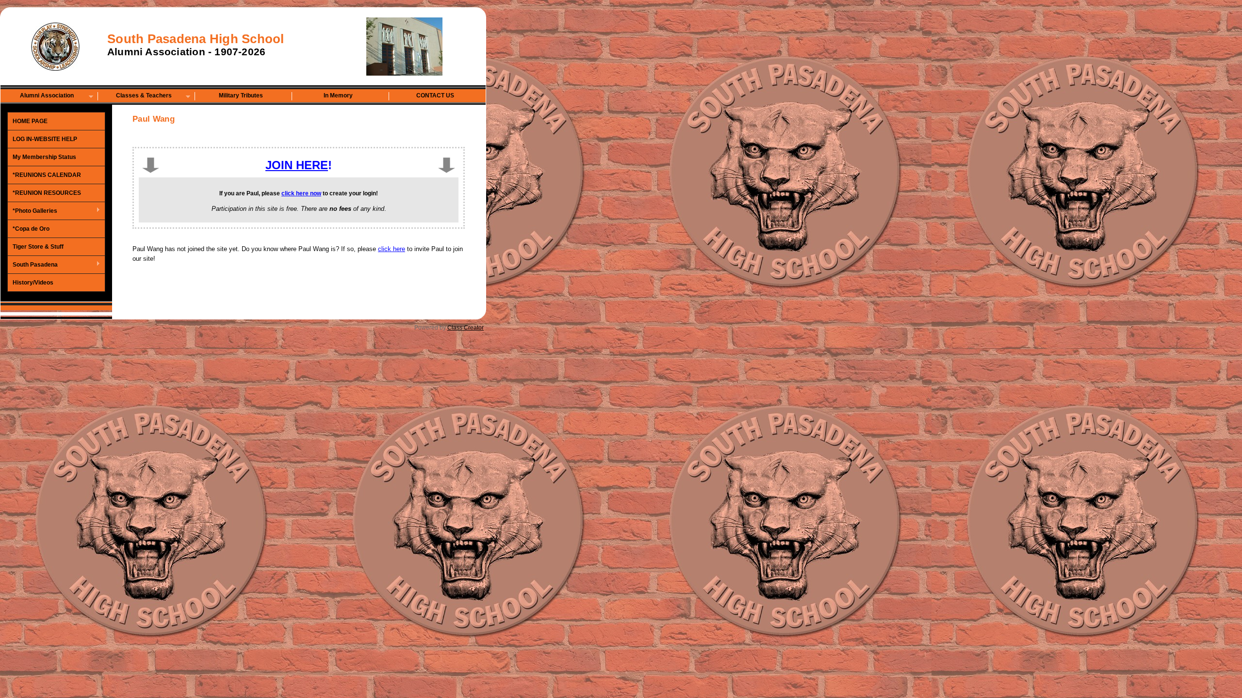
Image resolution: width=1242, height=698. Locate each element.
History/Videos (33, 282)
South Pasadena (33, 265)
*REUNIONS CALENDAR (47, 175)
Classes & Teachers (135, 96)
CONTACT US (435, 95)
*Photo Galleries (32, 211)
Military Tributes (241, 95)
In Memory (338, 95)
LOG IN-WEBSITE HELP (45, 139)
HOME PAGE (30, 121)
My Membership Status (44, 157)
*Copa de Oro (31, 228)
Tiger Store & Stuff (38, 246)
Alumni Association (37, 96)
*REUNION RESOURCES (47, 193)
